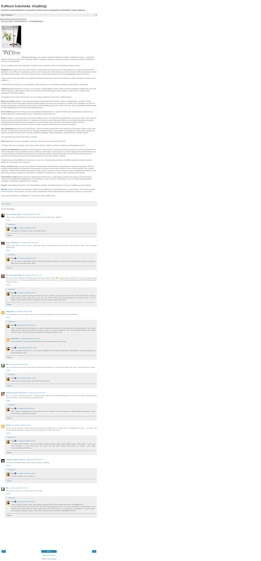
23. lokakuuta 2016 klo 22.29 (32, 275)
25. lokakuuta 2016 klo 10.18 (33, 459)
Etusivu (49, 551)
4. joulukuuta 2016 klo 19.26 (26, 501)
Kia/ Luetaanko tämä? (13, 214)
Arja (12, 228)
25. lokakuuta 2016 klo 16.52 (26, 473)
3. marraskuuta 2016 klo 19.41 (29, 338)
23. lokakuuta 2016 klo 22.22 (28, 242)
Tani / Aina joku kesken (14, 275)
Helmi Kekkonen (7, 191)
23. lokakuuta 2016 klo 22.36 (26, 258)
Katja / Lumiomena (12, 242)
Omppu (10, 189)
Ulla (7, 364)
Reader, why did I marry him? (16, 393)
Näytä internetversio (49, 555)
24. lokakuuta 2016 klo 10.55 (18, 364)
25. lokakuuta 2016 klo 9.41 (26, 441)
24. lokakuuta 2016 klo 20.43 (21, 425)
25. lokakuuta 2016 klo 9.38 (26, 408)
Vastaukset (11, 224)
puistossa (81, 149)
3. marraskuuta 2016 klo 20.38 (27, 348)
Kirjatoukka (10, 311)
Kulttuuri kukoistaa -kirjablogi (23, 6)
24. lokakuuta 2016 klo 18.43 (36, 393)
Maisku (75, 189)
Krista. (89, 191)
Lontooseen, (33, 141)
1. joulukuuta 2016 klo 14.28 (18, 488)
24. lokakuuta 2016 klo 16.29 (26, 378)
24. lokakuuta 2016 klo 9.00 (23, 311)
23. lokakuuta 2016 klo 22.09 (26, 228)
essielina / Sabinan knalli (14, 459)
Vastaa (8, 220)
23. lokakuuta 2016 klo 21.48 (31, 214)
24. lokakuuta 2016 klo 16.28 (26, 325)
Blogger (53, 559)
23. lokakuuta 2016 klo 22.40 (26, 293)
